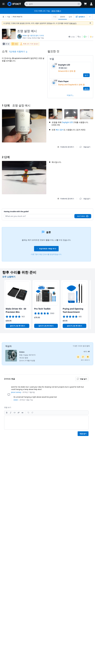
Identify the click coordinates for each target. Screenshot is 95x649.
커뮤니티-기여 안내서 (30, 44)
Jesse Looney (16, 392)
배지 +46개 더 (85, 360)
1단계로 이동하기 (17, 51)
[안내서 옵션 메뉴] (90, 16)
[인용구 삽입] (22, 412)
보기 (86, 75)
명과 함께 (86, 346)
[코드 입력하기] (14, 412)
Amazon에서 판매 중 (67, 71)
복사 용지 (60, 129)
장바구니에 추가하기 (17, 326)
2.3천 (73, 37)
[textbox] (46, 423)
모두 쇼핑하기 (8, 276)
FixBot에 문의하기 (67, 147)
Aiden (24, 35)
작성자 (8, 346)
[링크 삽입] (18, 412)
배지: (87, 351)
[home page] (14, 4)
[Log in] (91, 4)
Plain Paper (63, 81)
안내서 (62, 17)
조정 (16, 44)
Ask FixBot (81, 216)
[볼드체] (7, 412)
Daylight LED (64, 65)
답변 (70, 17)
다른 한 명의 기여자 (37, 35)
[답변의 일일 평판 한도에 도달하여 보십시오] (78, 357)
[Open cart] (85, 4)
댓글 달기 (84, 208)
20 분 (7, 44)
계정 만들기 (56, 11)
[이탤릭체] (11, 412)
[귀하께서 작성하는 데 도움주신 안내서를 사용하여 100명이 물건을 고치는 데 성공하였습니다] (83, 357)
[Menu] (3, 4)
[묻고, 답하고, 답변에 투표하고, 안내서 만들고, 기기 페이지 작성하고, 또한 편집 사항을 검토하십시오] (88, 357)
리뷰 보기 (72, 23)
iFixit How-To (17, 17)
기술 (8, 17)
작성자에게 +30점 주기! (47, 248)
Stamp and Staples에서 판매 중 (71, 84)
